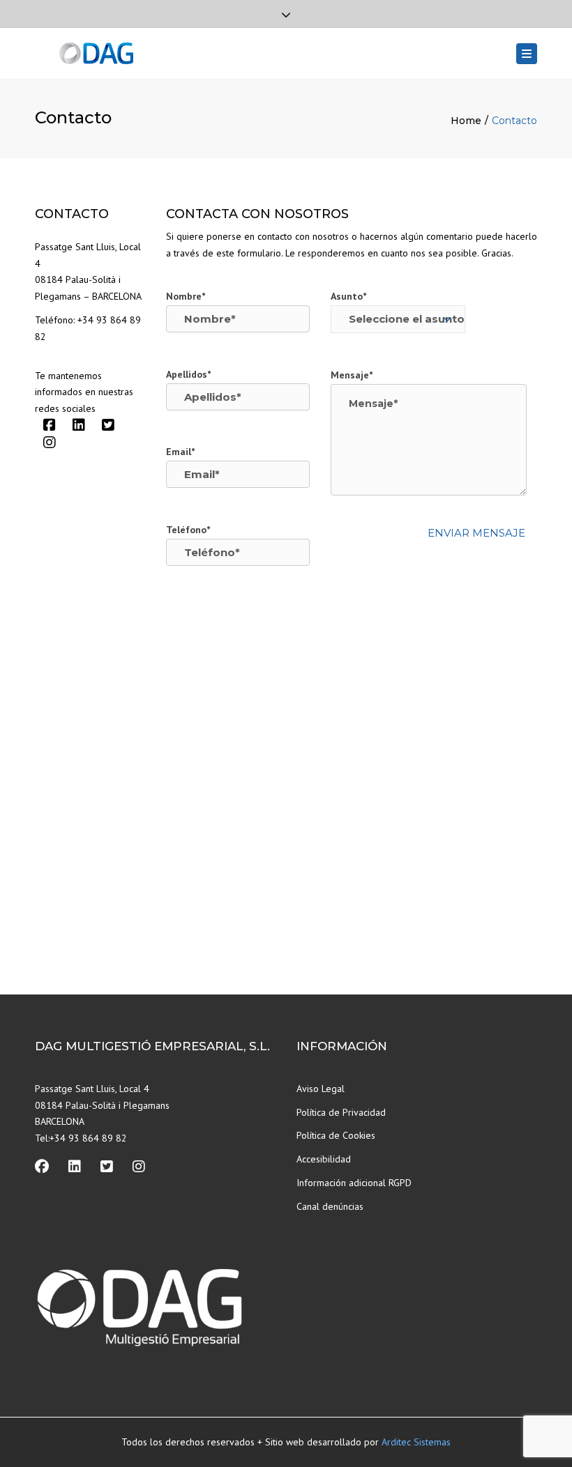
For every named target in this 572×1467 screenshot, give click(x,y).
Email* (180, 451)
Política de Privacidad (341, 1112)
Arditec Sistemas (416, 1442)
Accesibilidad (323, 1159)
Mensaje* (351, 375)
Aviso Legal (320, 1088)
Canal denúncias (329, 1206)
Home (466, 120)
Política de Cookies (335, 1135)
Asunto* (348, 296)
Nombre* (185, 296)
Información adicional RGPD (354, 1182)
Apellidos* (188, 374)
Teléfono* (188, 529)
